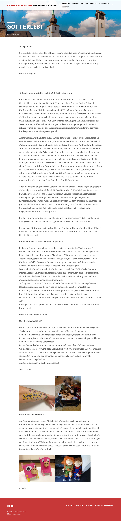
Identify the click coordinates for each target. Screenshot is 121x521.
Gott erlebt (15, 34)
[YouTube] (8, 506)
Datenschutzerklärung (104, 505)
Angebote (93, 4)
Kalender (84, 4)
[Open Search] (113, 5)
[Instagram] (12, 506)
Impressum (89, 505)
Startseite (66, 4)
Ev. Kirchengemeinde (32, 5)
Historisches (104, 4)
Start (8, 34)
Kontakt (65, 7)
